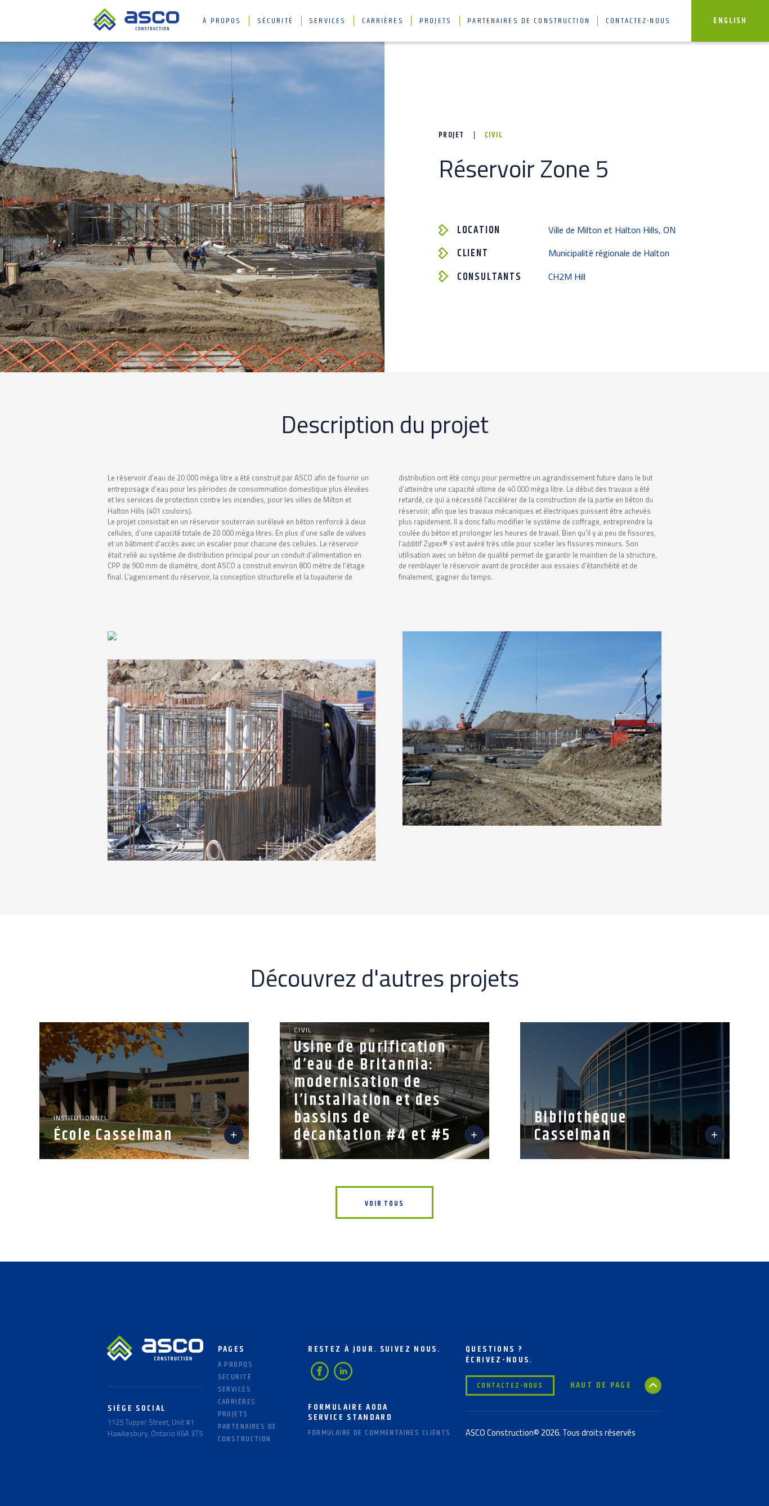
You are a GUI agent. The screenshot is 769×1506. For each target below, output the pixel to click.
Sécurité (275, 21)
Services (327, 21)
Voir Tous (385, 1203)
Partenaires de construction (528, 21)
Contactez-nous (638, 21)
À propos (222, 21)
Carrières (383, 21)
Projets (435, 21)
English (729, 21)
